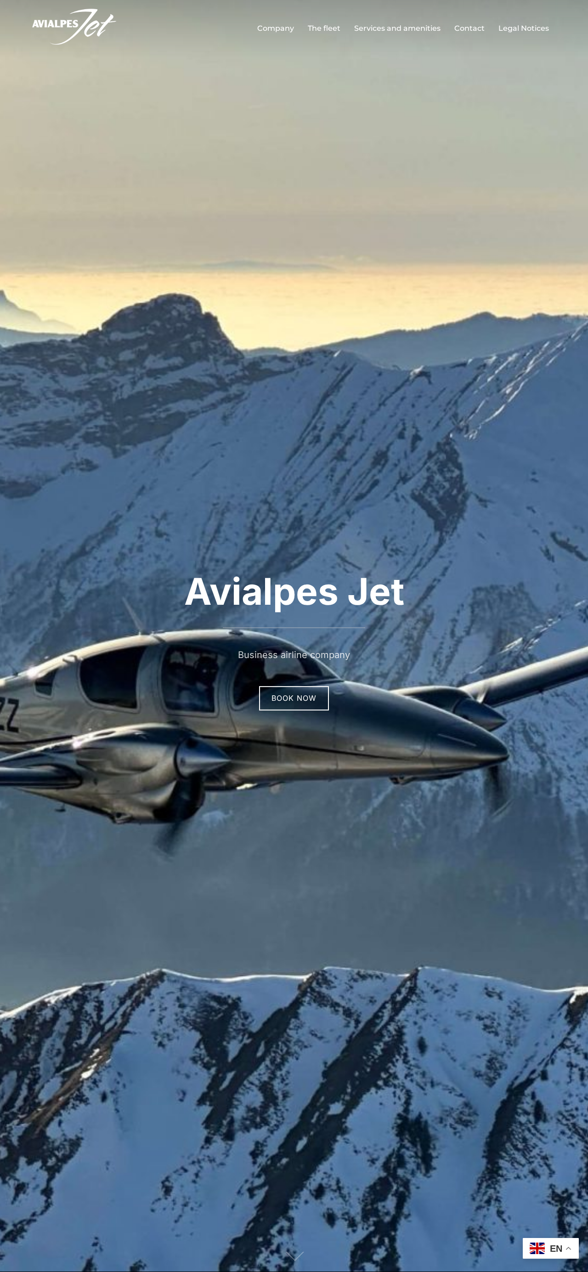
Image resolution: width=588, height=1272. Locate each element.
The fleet (324, 28)
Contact (469, 28)
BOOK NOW (294, 698)
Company (275, 28)
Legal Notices (523, 28)
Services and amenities (397, 28)
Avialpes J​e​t (294, 591)
